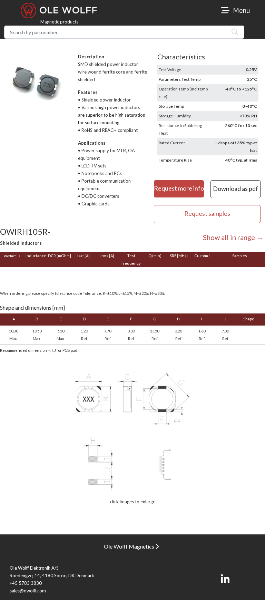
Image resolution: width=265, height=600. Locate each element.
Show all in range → (233, 237)
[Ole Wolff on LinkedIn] (225, 579)
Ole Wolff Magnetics (129, 546)
